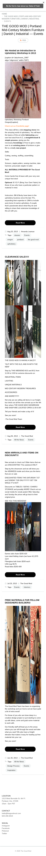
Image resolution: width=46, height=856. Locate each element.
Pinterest (5, 831)
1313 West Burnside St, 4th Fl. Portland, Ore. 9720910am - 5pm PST (14, 801)
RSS (24, 40)
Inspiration (11, 770)
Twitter (4, 833)
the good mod (33, 240)
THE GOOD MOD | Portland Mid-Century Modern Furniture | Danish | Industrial (23, 30)
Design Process (13, 766)
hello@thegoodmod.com (11, 813)
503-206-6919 (7, 816)
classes (17, 235)
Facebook (6, 828)
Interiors (27, 587)
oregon (10, 240)
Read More (20, 223)
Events (27, 235)
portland (20, 240)
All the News (19, 440)
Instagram (6, 826)
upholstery (11, 244)
